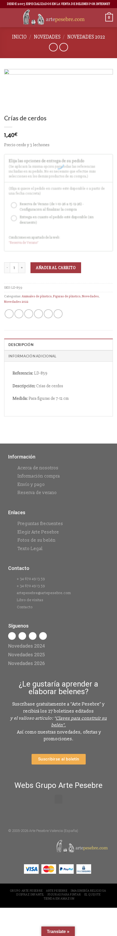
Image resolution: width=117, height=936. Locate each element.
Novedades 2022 (86, 37)
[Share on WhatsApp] (9, 313)
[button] (58, 799)
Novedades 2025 (26, 654)
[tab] (58, 344)
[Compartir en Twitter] (28, 313)
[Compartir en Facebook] (18, 313)
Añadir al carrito (56, 267)
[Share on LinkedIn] (58, 313)
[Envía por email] (38, 313)
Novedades (47, 37)
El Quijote (92, 895)
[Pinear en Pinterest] (48, 313)
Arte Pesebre (56, 891)
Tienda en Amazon (59, 899)
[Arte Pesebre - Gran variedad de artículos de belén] (54, 17)
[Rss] (32, 636)
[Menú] (7, 17)
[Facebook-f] (12, 636)
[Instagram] (22, 636)
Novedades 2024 (26, 646)
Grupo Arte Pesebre (26, 891)
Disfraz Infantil (30, 895)
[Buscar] (99, 17)
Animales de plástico (37, 296)
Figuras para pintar (64, 895)
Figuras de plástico (67, 296)
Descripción (20, 344)
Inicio (19, 37)
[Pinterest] (43, 636)
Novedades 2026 (26, 663)
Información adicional (32, 356)
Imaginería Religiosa (88, 891)
